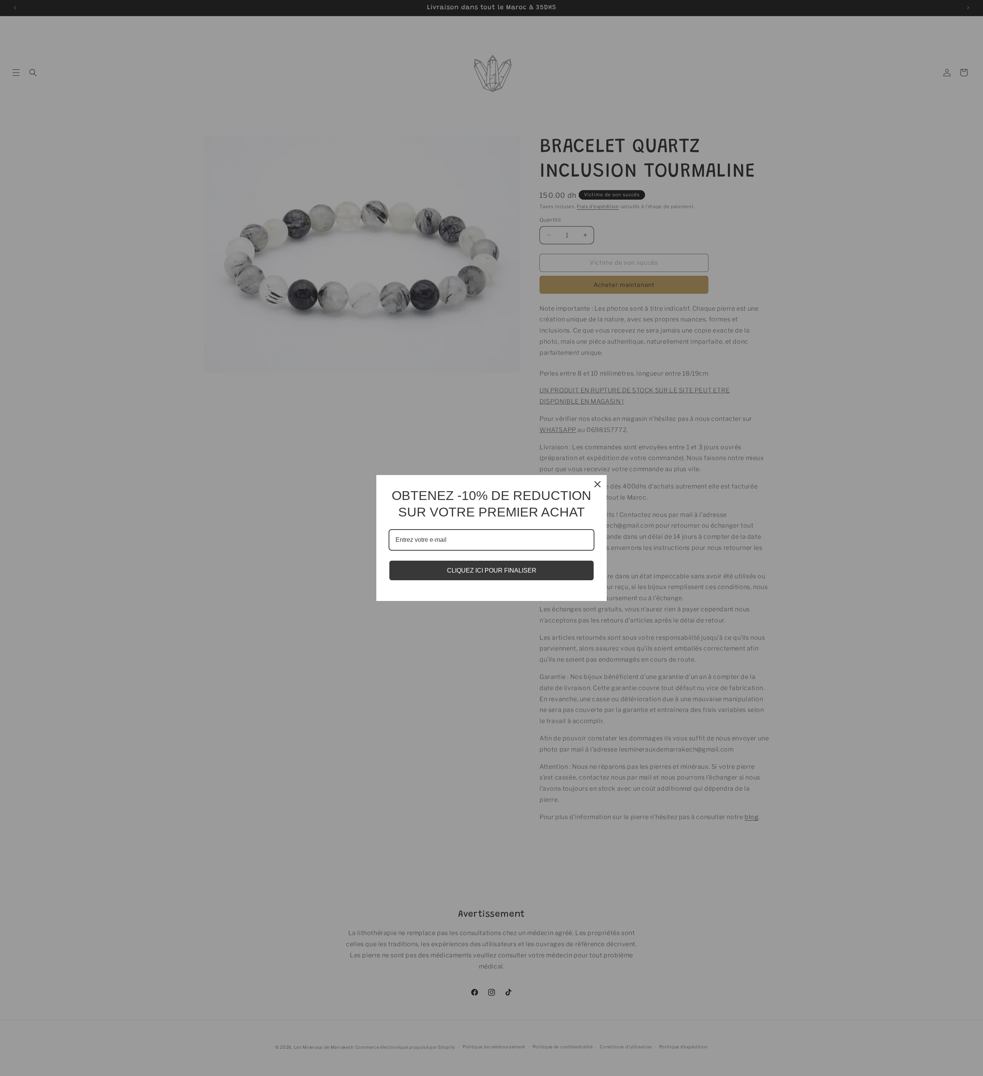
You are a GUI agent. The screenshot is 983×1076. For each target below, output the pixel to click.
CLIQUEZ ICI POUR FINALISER (491, 570)
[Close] (597, 484)
